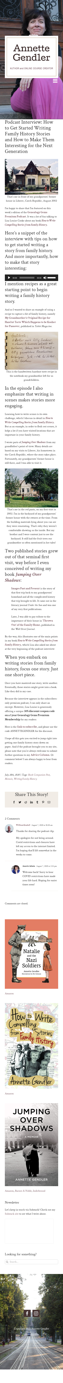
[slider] (52, 277)
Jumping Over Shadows (23, 577)
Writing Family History (25, 779)
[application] (31, 277)
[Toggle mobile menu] (55, 80)
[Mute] (45, 277)
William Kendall (23, 825)
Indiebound (39, 1191)
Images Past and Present (25, 588)
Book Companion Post (39, 775)
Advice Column (40, 755)
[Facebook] (27, 1313)
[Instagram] (36, 1313)
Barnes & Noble (23, 1191)
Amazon (9, 993)
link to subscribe (27, 727)
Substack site (12, 1214)
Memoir (9, 779)
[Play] (9, 277)
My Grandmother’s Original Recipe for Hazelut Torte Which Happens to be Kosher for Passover (30, 322)
